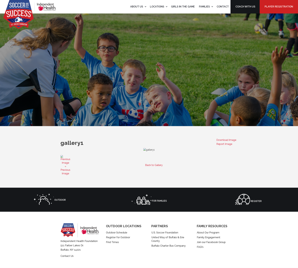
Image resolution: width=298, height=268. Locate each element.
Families (204, 6)
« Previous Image (65, 170)
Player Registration (279, 6)
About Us (136, 6)
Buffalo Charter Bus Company (168, 245)
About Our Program (208, 232)
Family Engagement (208, 237)
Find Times (112, 242)
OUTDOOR (60, 200)
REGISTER (256, 201)
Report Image (224, 144)
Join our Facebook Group (211, 242)
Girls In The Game (183, 6)
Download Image (226, 139)
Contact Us (67, 256)
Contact (223, 6)
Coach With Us (245, 6)
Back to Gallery (154, 165)
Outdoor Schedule (116, 232)
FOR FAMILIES (159, 200)
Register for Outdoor (118, 237)
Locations (157, 6)
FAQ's (200, 247)
